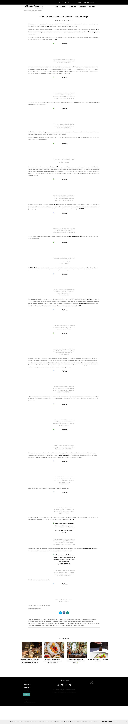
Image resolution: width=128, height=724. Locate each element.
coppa (54, 619)
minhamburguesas (87, 621)
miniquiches (40, 623)
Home (56, 6)
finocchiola (66, 619)
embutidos (59, 619)
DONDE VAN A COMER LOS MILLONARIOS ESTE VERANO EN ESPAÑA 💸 (75, 661)
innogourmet (47, 621)
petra (84, 623)
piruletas (96, 623)
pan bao (64, 623)
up (60, 625)
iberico (41, 621)
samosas (52, 625)
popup (38, 625)
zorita (82, 625)
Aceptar (115, 721)
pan (61, 623)
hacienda (93, 619)
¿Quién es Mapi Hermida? (89, 2)
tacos (57, 625)
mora (45, 623)
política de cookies (107, 721)
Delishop (32, 132)
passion (77, 623)
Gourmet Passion (57, 167)
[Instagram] (59, 2)
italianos (55, 621)
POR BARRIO (83, 6)
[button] (64, 7)
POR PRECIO (73, 6)
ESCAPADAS (92, 6)
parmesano (71, 623)
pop (30, 625)
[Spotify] (68, 2)
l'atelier (65, 621)
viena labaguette (67, 625)
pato (81, 623)
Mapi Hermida (61, 20)
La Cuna (70, 67)
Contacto (79, 2)
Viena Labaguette (93, 32)
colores (49, 619)
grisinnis (87, 619)
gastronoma (75, 619)
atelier (34, 619)
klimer (60, 621)
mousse (57, 623)
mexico (79, 621)
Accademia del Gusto (63, 455)
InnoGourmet (82, 303)
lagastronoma (72, 621)
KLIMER (55, 39)
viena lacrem (76, 625)
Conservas (76, 67)
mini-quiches (32, 623)
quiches (47, 625)
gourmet (81, 619)
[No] (126, 722)
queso (42, 625)
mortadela (51, 623)
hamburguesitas (33, 621)
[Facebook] (62, 2)
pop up (34, 625)
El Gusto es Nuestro (87, 548)
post (48, 26)
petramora (90, 623)
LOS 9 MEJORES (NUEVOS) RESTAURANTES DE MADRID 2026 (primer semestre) (52, 661)
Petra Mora (57, 204)
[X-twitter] (65, 2)
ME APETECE (63, 6)
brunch (38, 619)
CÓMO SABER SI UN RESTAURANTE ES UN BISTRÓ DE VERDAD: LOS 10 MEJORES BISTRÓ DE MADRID (30, 661)
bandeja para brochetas (76, 236)
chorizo (43, 619)
